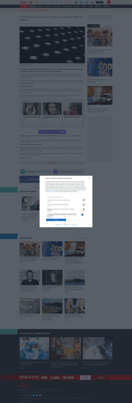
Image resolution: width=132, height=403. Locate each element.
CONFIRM (56, 219)
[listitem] (66, 197)
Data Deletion (58, 224)
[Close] (89, 178)
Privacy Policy (74, 224)
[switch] (83, 200)
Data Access (66, 224)
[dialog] (66, 201)
